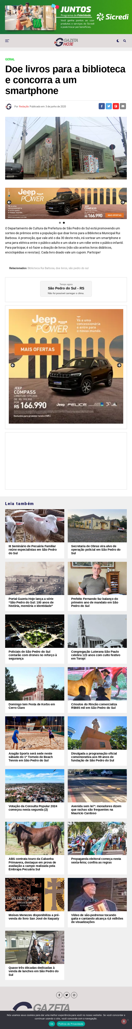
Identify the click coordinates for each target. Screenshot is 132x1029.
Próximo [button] (122, 202)
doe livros (61, 268)
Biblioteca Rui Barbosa (41, 268)
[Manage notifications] (124, 1021)
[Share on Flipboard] (116, 106)
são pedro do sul (79, 268)
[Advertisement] (66, 460)
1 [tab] (60, 223)
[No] (127, 1020)
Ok (51, 1023)
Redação (24, 106)
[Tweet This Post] (109, 106)
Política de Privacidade (70, 1023)
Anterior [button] (9, 202)
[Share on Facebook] (102, 106)
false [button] (13, 365)
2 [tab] (64, 223)
